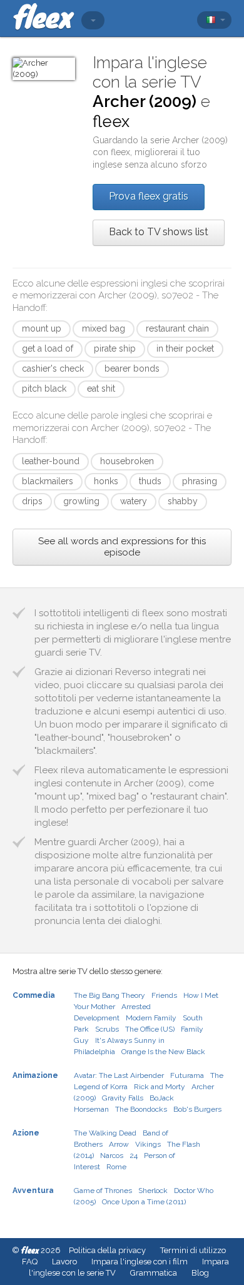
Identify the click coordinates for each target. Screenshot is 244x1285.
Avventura (33, 1190)
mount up (41, 328)
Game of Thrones (103, 1190)
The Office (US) (150, 1029)
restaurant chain (177, 328)
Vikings (148, 1144)
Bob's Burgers (197, 1109)
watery (133, 501)
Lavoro (64, 1261)
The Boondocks (141, 1109)
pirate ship (115, 348)
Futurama (187, 1075)
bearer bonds (132, 368)
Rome (116, 1166)
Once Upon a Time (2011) (144, 1201)
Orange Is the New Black (163, 1051)
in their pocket (185, 348)
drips (32, 501)
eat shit (101, 388)
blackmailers (47, 481)
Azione (26, 1133)
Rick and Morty (159, 1086)
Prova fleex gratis (148, 196)
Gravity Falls (122, 1098)
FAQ (30, 1261)
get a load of (47, 348)
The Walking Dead (105, 1133)
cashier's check (53, 368)
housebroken (127, 461)
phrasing (199, 481)
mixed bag (103, 328)
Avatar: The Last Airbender (119, 1075)
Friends (164, 995)
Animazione (35, 1075)
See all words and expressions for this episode (122, 547)
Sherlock (153, 1190)
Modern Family (151, 1017)
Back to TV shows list (158, 232)
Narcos (111, 1155)
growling (81, 501)
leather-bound (50, 461)
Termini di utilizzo (193, 1250)
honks (106, 481)
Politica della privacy (107, 1250)
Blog (200, 1272)
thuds (150, 481)
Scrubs (107, 1029)
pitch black (44, 388)
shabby (183, 501)
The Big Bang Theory (109, 995)
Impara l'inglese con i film (139, 1261)
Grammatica (153, 1272)
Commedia (34, 995)
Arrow (119, 1144)
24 (134, 1155)
